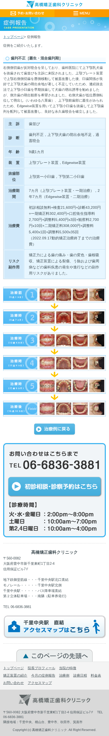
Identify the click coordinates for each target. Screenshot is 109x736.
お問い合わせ (13, 683)
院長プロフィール (41, 668)
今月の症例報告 (43, 675)
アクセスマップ (40, 683)
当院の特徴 (67, 668)
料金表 (96, 675)
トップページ (13, 37)
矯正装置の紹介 (15, 675)
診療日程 (80, 675)
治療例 (64, 675)
